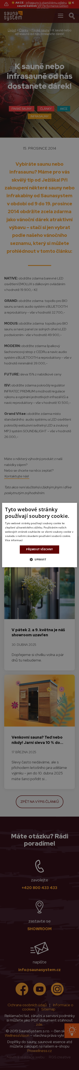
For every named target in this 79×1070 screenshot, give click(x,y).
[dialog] (39, 535)
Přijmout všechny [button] (39, 549)
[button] (39, 559)
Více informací (14, 540)
